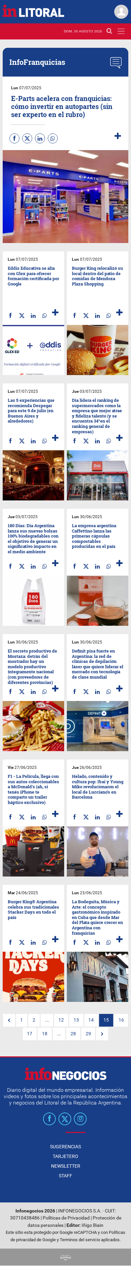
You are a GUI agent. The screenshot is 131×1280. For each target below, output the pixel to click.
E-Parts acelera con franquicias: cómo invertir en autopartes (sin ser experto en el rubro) (62, 106)
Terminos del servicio (80, 1239)
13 (76, 1020)
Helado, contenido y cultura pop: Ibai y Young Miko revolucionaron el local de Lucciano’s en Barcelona (97, 786)
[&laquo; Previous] (9, 1020)
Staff (65, 1175)
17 (29, 1034)
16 (121, 1020)
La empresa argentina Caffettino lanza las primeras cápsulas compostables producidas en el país (94, 535)
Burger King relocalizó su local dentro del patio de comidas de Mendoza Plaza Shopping (97, 276)
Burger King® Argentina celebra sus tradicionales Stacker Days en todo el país (33, 909)
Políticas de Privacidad (66, 1218)
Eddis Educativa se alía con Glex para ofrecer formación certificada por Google (33, 276)
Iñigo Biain (92, 1225)
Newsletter (65, 1166)
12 (61, 1020)
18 (44, 1034)
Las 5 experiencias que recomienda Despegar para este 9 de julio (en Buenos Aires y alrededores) (31, 410)
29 (88, 1034)
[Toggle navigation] (121, 31)
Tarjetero (65, 1156)
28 (73, 1034)
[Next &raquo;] (102, 1034)
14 (91, 1020)
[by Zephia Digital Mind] (65, 1257)
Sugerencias (65, 1146)
